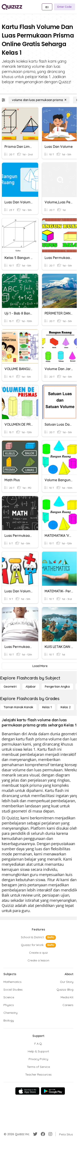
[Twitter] (35, 1134)
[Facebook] (43, 1134)
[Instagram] (50, 1134)
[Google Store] (53, 1091)
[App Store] (27, 1091)
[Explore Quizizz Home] (12, 7)
